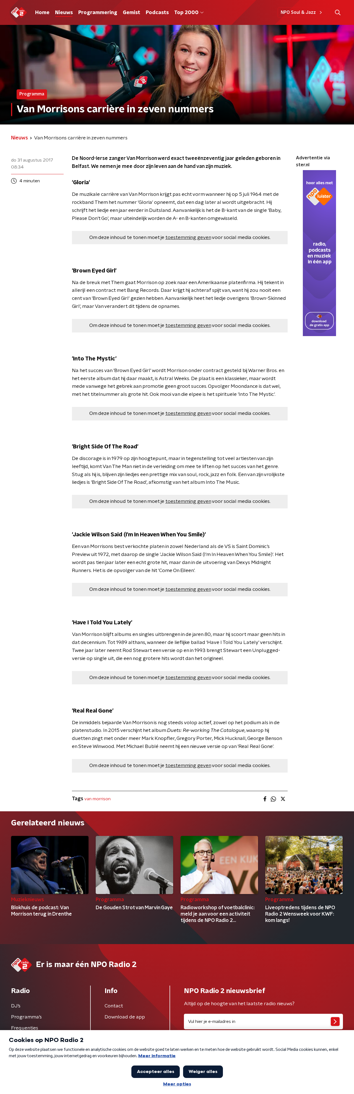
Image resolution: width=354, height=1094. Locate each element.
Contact (114, 1006)
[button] (337, 12)
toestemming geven (188, 237)
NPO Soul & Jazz (298, 12)
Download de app (125, 1017)
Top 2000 (186, 12)
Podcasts (157, 12)
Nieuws (64, 12)
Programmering (97, 12)
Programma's (26, 1017)
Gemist (131, 12)
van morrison (97, 799)
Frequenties (24, 1028)
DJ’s (15, 1006)
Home (42, 12)
